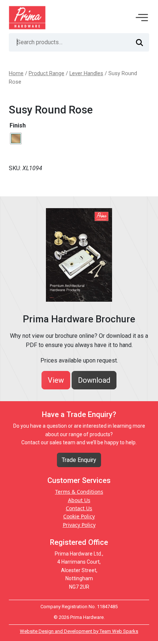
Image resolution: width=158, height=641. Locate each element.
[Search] (139, 42)
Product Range (46, 73)
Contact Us (79, 508)
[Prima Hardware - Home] (27, 17)
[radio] (15, 138)
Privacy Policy (79, 524)
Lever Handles (86, 73)
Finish (18, 125)
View (56, 380)
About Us (79, 500)
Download (94, 380)
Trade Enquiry (79, 459)
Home (16, 73)
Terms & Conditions (79, 491)
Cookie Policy (79, 516)
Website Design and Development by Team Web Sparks (79, 631)
